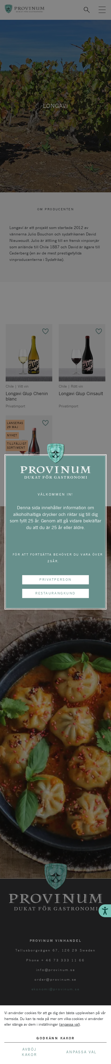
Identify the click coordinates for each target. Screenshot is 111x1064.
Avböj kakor (29, 1052)
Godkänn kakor (55, 1038)
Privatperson (55, 580)
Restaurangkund (55, 593)
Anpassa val (81, 1052)
